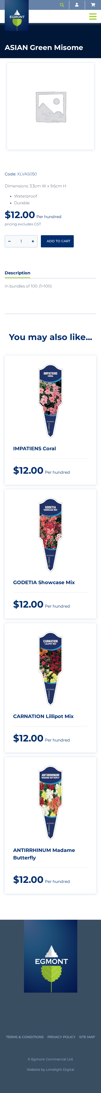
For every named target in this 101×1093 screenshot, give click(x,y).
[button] (62, 5)
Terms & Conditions (25, 1037)
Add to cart (58, 241)
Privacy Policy (61, 1037)
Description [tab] (17, 273)
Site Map (87, 1037)
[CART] (93, 5)
